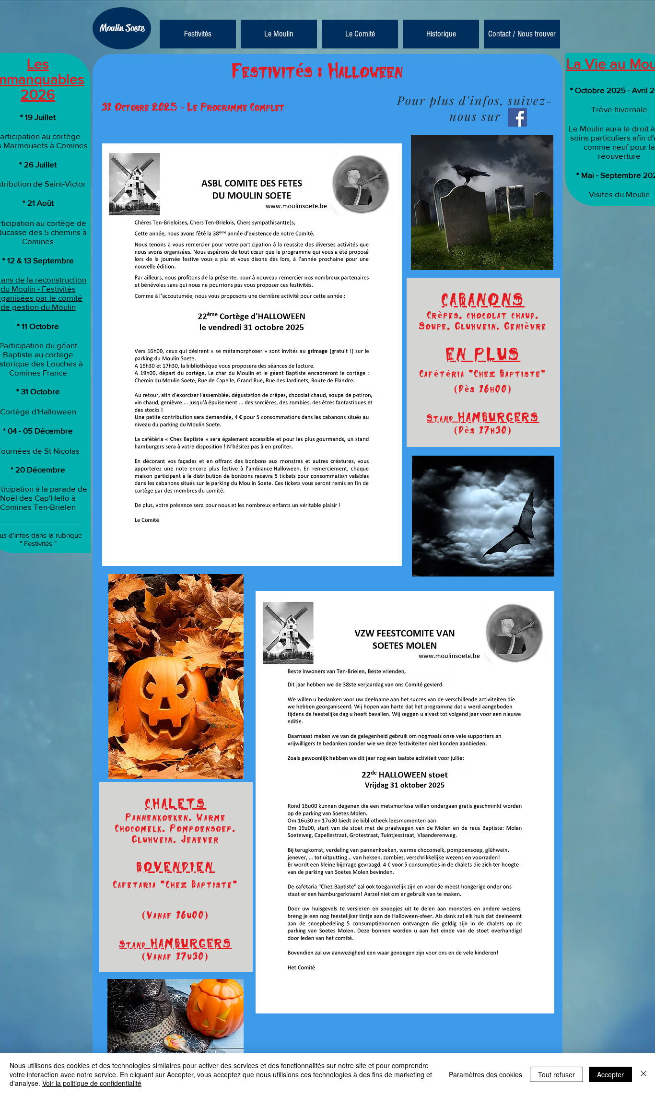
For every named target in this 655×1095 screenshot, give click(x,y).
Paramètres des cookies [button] (485, 1074)
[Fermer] (643, 1074)
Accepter (610, 1074)
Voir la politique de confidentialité (91, 1083)
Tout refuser (556, 1074)
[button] (279, 34)
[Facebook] (517, 117)
